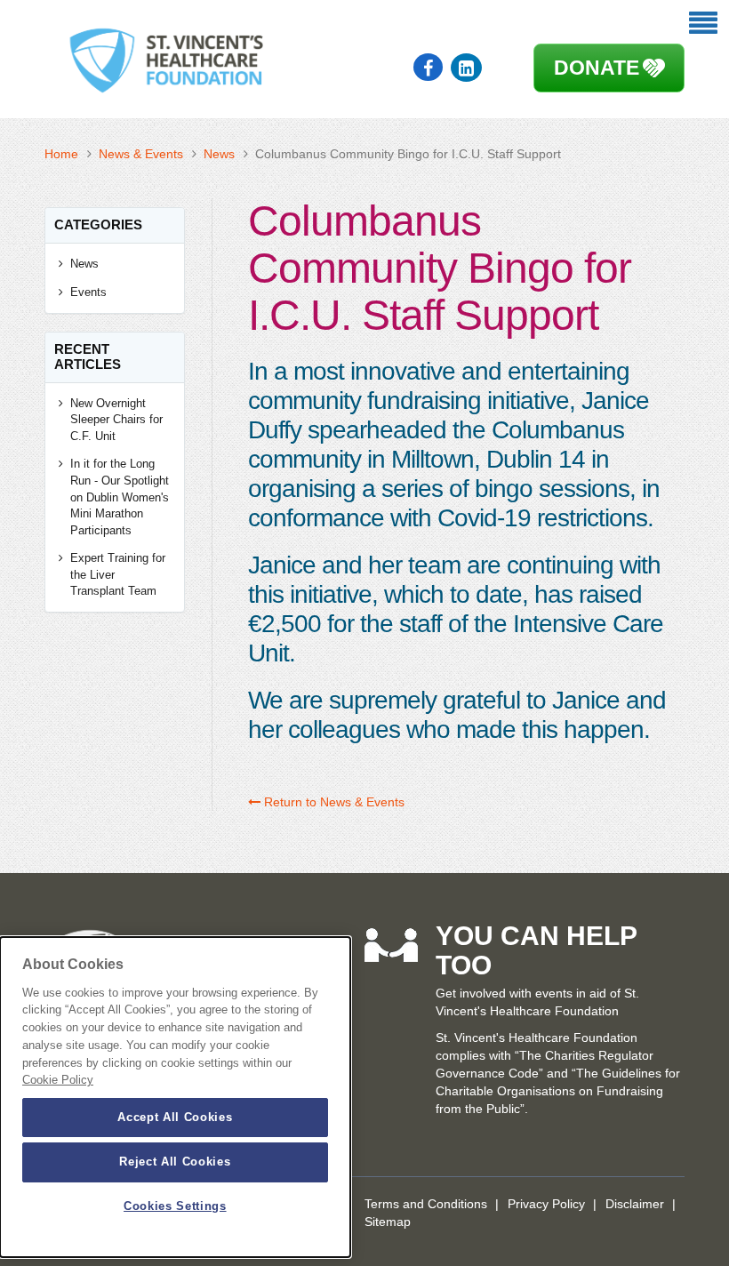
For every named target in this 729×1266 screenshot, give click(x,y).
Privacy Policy (546, 1204)
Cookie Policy (57, 1079)
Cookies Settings (175, 1206)
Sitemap (387, 1221)
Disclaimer (634, 1204)
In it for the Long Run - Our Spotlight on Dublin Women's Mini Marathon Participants (119, 496)
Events (88, 292)
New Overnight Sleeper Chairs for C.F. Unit (116, 420)
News (219, 154)
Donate (596, 67)
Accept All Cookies (174, 1117)
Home (61, 154)
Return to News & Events (332, 802)
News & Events (141, 154)
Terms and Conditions (425, 1204)
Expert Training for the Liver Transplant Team (117, 574)
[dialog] (175, 1097)
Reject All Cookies (174, 1161)
